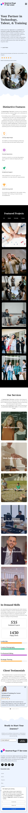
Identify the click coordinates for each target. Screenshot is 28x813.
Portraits (16, 218)
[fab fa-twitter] (6, 764)
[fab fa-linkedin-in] (12, 764)
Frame (23, 218)
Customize (13, 801)
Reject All (14, 805)
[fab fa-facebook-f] (2, 764)
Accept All (14, 809)
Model (9, 218)
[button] (10, 709)
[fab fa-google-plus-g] (9, 764)
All (4, 218)
